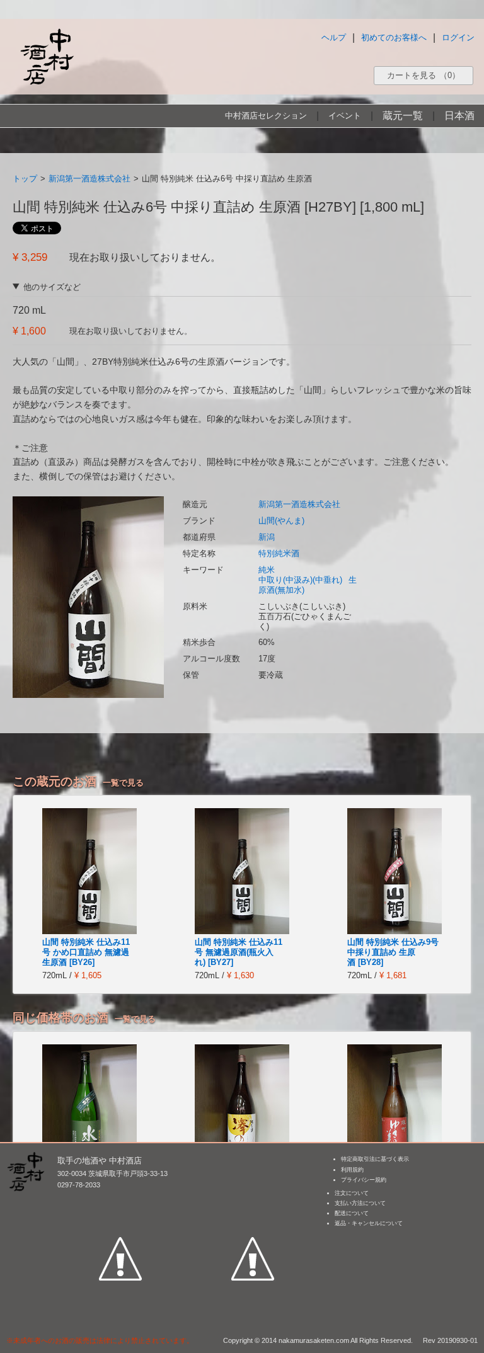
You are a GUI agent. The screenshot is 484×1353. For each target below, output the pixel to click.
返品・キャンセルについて (369, 1223)
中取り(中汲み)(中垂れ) (300, 580)
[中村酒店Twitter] (253, 1200)
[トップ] (46, 56)
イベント (344, 115)
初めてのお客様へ (394, 37)
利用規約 (352, 1170)
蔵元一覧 (403, 115)
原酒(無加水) (281, 590)
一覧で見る (123, 782)
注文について (352, 1193)
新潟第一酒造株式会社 (89, 178)
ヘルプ (333, 37)
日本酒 (459, 115)
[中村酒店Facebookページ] (120, 1200)
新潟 (266, 537)
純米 (266, 569)
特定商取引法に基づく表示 (375, 1159)
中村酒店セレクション (266, 115)
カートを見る (423, 75)
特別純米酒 (278, 553)
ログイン (458, 37)
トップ (25, 178)
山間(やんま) (281, 520)
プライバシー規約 (363, 1180)
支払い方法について (360, 1203)
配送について (352, 1213)
